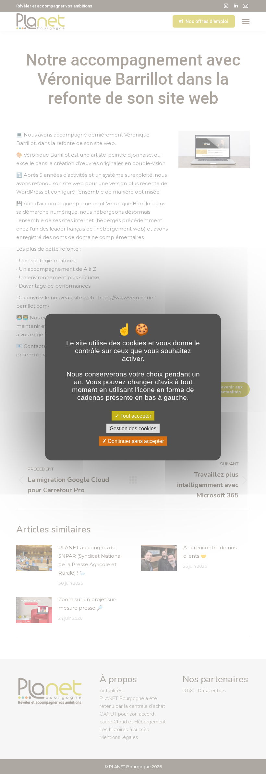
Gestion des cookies (133, 428)
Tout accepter (135, 415)
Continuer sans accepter (135, 441)
